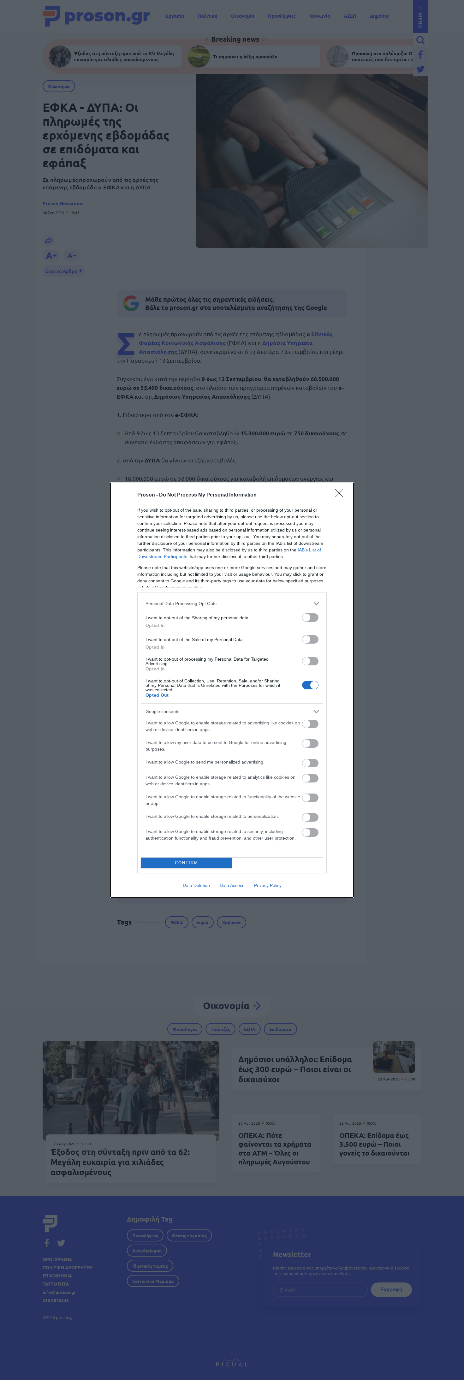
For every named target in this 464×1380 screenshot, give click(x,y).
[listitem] (232, 603)
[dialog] (232, 690)
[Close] (341, 495)
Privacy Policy (268, 885)
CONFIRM (186, 862)
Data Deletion (196, 885)
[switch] (310, 617)
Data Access (232, 885)
